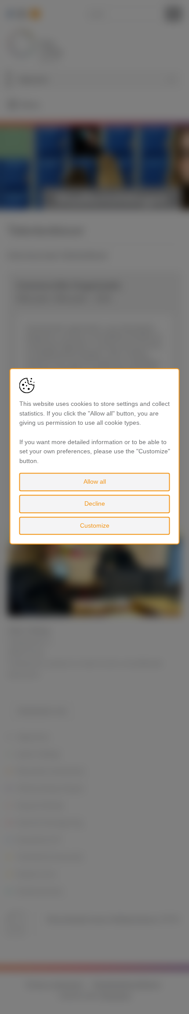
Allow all (95, 481)
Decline (94, 503)
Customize (94, 525)
